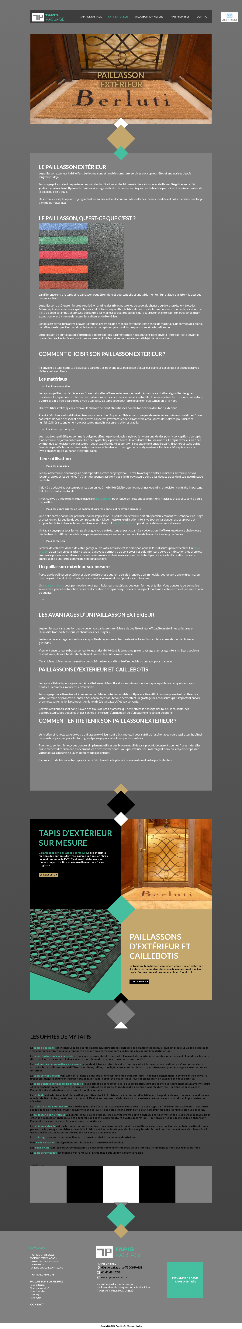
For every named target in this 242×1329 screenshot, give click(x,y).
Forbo (112, 1290)
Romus (119, 1290)
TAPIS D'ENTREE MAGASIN (43, 1258)
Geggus (128, 1290)
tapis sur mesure (53, 585)
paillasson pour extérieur (49, 1114)
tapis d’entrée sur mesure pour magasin (58, 1083)
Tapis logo (35, 1294)
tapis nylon (41, 1147)
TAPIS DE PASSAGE (91, 16)
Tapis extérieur (37, 1284)
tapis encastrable (45, 1126)
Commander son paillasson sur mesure (63, 852)
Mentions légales (134, 1326)
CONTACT (203, 16)
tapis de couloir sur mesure (51, 1106)
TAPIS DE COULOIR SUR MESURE (46, 1267)
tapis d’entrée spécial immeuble (53, 1056)
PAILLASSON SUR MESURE (148, 16)
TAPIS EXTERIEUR (118, 16)
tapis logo (40, 1137)
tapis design (104, 498)
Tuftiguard (103, 1290)
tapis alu (39, 1095)
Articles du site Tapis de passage (117, 1284)
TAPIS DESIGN (37, 1264)
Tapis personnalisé (39, 1288)
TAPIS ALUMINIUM (180, 16)
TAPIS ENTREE (107, 1263)
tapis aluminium (124, 523)
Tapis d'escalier (38, 1291)
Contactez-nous (229, 19)
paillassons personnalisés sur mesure (58, 1064)
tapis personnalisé (45, 1152)
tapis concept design (47, 1075)
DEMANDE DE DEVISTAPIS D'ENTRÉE (185, 1280)
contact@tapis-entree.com (114, 1277)
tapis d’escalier (45, 1142)
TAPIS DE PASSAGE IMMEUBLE (45, 1261)
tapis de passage (44, 1047)
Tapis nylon (35, 1297)
